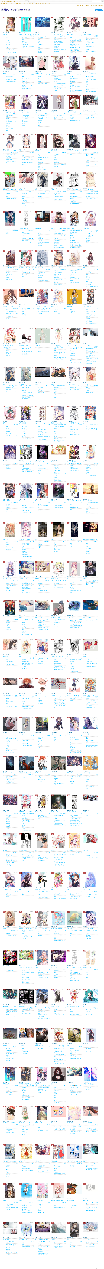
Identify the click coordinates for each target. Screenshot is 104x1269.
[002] (10, 724)
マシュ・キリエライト (91, 79)
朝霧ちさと (95, 891)
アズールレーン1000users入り (28, 162)
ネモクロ (72, 666)
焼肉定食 (31, 852)
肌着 (71, 583)
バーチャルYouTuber (74, 389)
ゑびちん (63, 1046)
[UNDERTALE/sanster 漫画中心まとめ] (10, 1151)
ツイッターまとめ (87, 462)
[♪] (74, 1071)
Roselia (7, 818)
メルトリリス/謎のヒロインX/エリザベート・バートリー (28, 582)
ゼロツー (40, 504)
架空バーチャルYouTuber (73, 695)
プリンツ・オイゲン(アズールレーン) (60, 272)
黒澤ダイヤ (40, 1251)
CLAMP (88, 238)
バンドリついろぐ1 (40, 1200)
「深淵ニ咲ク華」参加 (88, 1084)
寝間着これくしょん (74, 242)
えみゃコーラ (62, 735)
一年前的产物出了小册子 (57, 1200)
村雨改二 (72, 235)
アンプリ (8, 315)
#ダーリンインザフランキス (44, 507)
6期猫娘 (56, 78)
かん (32, 1163)
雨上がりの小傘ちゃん (56, 928)
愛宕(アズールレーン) (43, 1014)
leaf (97, 1046)
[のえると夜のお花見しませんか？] (90, 918)
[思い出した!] (10, 1228)
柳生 (7, 893)
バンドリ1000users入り (75, 362)
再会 (36, 539)
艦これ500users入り (26, 592)
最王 (23, 1011)
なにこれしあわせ (74, 196)
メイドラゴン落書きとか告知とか (90, 189)
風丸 (4, 384)
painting (40, 740)
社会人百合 (88, 548)
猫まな (55, 90)
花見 (7, 130)
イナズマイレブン (10, 387)
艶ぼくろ (40, 243)
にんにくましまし (29, 891)
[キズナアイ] (74, 724)
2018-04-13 (38, 3)
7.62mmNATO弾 (25, 1095)
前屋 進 (80, 541)
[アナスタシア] (58, 801)
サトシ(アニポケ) (25, 977)
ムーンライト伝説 (90, 42)
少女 (71, 309)
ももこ (16, 36)
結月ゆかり (88, 1048)
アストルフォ (57, 193)
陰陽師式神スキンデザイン (28, 1246)
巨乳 (87, 83)
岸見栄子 (24, 1087)
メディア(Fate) (25, 743)
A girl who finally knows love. (10, 695)
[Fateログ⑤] (90, 723)
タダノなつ (63, 36)
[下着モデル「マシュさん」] (90, 63)
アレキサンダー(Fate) (59, 1054)
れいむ (20, 1161)
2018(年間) (100, 5)
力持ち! (55, 472)
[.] (10, 957)
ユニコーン (8, 590)
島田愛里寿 (56, 583)
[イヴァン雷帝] (90, 332)
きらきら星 (24, 353)
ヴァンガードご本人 (90, 708)
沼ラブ (39, 1244)
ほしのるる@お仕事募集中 (27, 386)
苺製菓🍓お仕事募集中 (76, 1085)
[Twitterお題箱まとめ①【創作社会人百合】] (90, 527)
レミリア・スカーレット (91, 428)
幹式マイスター (9, 511)
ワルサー (24, 1092)
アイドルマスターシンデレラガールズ (92, 465)
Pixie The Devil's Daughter (25, 773)
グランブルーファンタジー (12, 1207)
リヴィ (55, 392)
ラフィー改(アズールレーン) (28, 159)
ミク (71, 779)
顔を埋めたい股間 (58, 438)
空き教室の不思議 (26, 664)
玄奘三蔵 (56, 661)
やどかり (96, 619)
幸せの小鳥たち (57, 480)
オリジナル (24, 37)
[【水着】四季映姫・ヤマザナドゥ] (58, 335)
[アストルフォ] (42, 1149)
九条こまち (15, 580)
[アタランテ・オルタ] (42, 879)
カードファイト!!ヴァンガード (92, 700)
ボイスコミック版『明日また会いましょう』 (42, 928)
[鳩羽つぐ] (74, 1035)
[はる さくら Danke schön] (58, 217)
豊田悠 (32, 36)
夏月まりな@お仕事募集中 (43, 1085)
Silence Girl (47, 541)
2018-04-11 (25, 3)
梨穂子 (4, 928)
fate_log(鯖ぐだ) (7, 656)
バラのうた (5, 811)
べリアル (8, 1205)
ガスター (8, 1172)
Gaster (7, 1169)
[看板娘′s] (58, 372)
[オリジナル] (58, 956)
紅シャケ (15, 74)
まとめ (85, 656)
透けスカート (25, 554)
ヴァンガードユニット (91, 702)
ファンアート (9, 750)
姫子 (23, 590)
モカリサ (72, 352)
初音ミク (88, 1011)
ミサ (16, 658)
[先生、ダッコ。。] (26, 646)
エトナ (55, 391)
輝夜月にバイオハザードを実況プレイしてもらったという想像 (42, 578)
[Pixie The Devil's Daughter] (26, 762)
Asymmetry (5, 539)
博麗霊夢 (24, 1167)
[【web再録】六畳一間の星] (74, 140)
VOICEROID (89, 1050)
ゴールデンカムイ (74, 195)
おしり (23, 195)
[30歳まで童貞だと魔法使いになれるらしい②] (26, 24)
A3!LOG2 (85, 384)
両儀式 (7, 506)
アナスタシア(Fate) (74, 278)
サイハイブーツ (89, 1014)
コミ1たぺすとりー (72, 850)
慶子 (32, 697)
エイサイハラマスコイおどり (60, 1128)
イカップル (72, 1207)
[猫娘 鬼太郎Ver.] (10, 1074)
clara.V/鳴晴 (63, 813)
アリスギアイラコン (42, 115)
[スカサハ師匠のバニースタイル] (10, 257)
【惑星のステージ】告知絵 (9, 1006)
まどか (20, 1200)
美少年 (20, 617)
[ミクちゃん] (90, 996)
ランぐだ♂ (40, 275)
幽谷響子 (8, 428)
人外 (23, 776)
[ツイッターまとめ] (90, 451)
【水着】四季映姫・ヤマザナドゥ (58, 345)
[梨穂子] (10, 918)
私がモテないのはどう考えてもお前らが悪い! (76, 659)
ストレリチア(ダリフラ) (59, 865)
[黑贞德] (90, 140)
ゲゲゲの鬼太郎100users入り (12, 1094)
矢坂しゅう (79, 347)
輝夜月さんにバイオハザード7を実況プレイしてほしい (26, 928)
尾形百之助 (72, 193)
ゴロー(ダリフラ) (90, 316)
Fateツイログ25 (39, 267)
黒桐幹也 (8, 507)
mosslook (69, 306)
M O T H (70, 539)
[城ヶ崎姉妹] (74, 1112)
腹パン (39, 472)
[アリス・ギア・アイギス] (90, 100)
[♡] (74, 257)
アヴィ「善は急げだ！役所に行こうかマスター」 (74, 967)
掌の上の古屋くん (90, 46)
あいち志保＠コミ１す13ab (27, 813)
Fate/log (53, 189)
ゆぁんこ (96, 1163)
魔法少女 (88, 240)
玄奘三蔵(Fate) (57, 663)
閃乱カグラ (8, 894)
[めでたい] (42, 762)
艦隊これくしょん (74, 78)
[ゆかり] (90, 1035)
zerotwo (40, 508)
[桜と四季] (42, 1074)
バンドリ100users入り (91, 786)
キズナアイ (40, 583)
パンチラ (24, 205)
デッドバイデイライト (43, 816)
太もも (23, 203)
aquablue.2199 (14, 1085)
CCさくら (88, 241)
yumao (32, 347)
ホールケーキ (54, 462)
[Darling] (42, 490)
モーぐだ (8, 666)
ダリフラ (56, 86)
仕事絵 (87, 698)
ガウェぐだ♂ (73, 432)
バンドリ (72, 357)
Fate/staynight (25, 740)
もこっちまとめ (71, 656)
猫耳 (55, 155)
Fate (55, 194)
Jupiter (7, 1014)
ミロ (65, 1124)
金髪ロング (56, 162)
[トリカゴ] (74, 760)
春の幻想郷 (8, 433)
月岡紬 (87, 390)
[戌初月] (74, 63)
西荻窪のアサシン (74, 1052)
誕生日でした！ (55, 578)
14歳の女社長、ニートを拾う (28, 272)
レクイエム (70, 617)
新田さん (69, 889)
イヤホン (40, 237)
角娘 (7, 748)
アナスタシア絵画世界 (91, 361)
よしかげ (79, 502)
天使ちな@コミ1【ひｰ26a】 (91, 930)
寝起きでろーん (55, 1006)
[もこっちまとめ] (74, 646)
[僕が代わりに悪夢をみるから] (90, 1111)
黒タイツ (8, 275)
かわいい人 (21, 384)
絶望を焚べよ (89, 356)
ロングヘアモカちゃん (24, 1122)
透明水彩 (88, 1089)
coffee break (38, 228)
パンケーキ (8, 39)
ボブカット (56, 1102)
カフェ (39, 233)
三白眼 (23, 778)
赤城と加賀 (54, 695)
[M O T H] (74, 529)
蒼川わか (96, 1085)
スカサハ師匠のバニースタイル (10, 267)
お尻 (55, 975)
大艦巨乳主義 (57, 240)
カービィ (88, 659)
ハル (55, 396)
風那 (81, 580)
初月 (71, 80)
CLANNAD (72, 156)
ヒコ (49, 1046)
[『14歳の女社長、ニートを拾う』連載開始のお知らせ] (26, 257)
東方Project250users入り (59, 785)
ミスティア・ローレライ (11, 430)
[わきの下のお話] (90, 957)
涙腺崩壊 (8, 1251)
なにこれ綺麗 (89, 282)
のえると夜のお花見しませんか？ (90, 928)
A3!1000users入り (90, 392)
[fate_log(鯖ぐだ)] (10, 644)
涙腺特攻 (8, 1060)
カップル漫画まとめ (56, 34)
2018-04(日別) (80, 5)
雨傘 (87, 281)
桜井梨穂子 (8, 933)
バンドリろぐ (86, 773)
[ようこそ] (10, 607)
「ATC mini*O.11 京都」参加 (74, 1161)
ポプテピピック (57, 1126)
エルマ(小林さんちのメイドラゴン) (92, 198)
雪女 (23, 1244)
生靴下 (7, 125)
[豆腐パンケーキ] (10, 24)
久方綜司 (15, 463)
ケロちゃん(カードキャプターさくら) (76, 45)
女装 (55, 896)
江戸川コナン (41, 80)
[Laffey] (26, 140)
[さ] (42, 646)
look (71, 312)
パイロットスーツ (58, 859)
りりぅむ (31, 1124)
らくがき (56, 76)
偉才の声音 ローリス (88, 695)
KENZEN (72, 749)
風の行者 (47, 1008)
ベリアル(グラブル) (10, 1204)
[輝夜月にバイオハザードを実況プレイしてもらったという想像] (42, 566)
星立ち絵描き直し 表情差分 (74, 1006)
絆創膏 (71, 700)
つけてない (72, 588)
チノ (55, 433)
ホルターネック (41, 860)
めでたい (37, 773)
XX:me (71, 783)
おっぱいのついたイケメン (60, 117)
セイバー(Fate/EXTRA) (75, 47)
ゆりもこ (72, 664)
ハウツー (88, 970)
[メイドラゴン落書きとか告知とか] (90, 179)
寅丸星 (71, 1011)
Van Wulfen (95, 1202)
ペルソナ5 (88, 815)
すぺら (48, 969)
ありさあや (72, 355)
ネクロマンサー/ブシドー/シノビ (28, 585)
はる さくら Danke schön (58, 228)
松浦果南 (40, 1249)
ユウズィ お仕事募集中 (44, 580)
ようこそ (5, 617)
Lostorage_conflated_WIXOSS (28, 857)
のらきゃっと (73, 387)
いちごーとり (57, 468)
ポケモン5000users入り (27, 88)
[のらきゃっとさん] (74, 374)
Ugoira (87, 1203)
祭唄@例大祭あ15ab (60, 347)
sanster (7, 1166)
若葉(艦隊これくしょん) (27, 583)
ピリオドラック (30, 463)
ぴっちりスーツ (57, 861)
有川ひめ (8, 350)
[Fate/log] (58, 179)
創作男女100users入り (75, 120)
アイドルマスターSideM (11, 1009)
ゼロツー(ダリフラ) (90, 315)
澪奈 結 (48, 619)
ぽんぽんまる (14, 930)
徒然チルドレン (89, 39)
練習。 (68, 578)
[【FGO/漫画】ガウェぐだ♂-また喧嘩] (74, 413)
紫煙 (23, 311)
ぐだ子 (23, 701)
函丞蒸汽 (96, 347)
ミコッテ (8, 42)
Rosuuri (96, 230)
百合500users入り (10, 548)
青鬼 (55, 737)
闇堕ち (39, 470)
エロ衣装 (56, 974)
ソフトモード (62, 697)
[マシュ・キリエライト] (26, 529)
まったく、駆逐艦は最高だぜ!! (76, 90)
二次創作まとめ (23, 578)
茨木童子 (72, 465)
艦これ (71, 76)
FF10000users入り (10, 49)
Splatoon (72, 1204)
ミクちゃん (86, 1006)
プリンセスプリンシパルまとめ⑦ (10, 306)
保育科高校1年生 (74, 507)
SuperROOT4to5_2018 (59, 1050)
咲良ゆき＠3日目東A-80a (43, 308)
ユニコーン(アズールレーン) (12, 583)
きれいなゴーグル (26, 979)
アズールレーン (25, 154)
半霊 (55, 781)
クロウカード (41, 198)
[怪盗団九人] (90, 797)
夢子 (81, 191)
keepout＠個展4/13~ (93, 502)
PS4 (39, 585)
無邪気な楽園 (22, 423)
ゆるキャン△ (57, 622)
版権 (55, 1165)
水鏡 (39, 47)
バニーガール (9, 274)
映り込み (40, 51)
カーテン (40, 159)
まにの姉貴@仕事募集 (76, 930)
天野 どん (31, 191)
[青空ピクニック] (10, 1034)
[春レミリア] (90, 413)
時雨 (39, 155)
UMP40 (39, 547)
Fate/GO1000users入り (11, 121)
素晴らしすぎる (25, 982)
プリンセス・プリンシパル (12, 313)
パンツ (71, 741)
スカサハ (8, 272)
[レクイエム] (74, 606)
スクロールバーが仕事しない (28, 46)
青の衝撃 (40, 52)
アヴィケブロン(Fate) (26, 469)
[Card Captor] (90, 218)
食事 (7, 46)
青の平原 (37, 34)
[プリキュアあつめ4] (42, 451)
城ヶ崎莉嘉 (72, 1129)
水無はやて (31, 230)
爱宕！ (36, 1006)
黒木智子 (72, 661)
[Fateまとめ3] (26, 1033)
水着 (55, 350)
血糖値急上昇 (57, 46)
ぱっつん (40, 240)
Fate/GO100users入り (75, 470)
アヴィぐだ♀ (73, 978)
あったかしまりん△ (56, 617)
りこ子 (48, 1163)
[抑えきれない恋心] (90, 488)
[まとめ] (90, 645)
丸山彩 (39, 1210)
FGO (71, 37)
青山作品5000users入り (43, 83)
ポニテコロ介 (14, 152)
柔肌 (39, 125)
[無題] (42, 685)
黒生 (55, 544)
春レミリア (86, 423)
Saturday (88, 551)
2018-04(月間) (94, 5)
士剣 (23, 1050)
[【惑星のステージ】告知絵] (10, 994)
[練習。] (74, 568)
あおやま (15, 852)
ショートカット (73, 898)
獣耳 (7, 47)
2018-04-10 (18, 3)
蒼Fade (16, 1202)
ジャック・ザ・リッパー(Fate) (76, 52)
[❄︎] (26, 490)
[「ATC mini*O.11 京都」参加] (74, 1151)
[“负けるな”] (26, 683)
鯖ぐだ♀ (8, 659)
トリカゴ (69, 773)
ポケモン (24, 76)
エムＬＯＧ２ (54, 889)
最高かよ (72, 198)
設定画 (55, 159)
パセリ (96, 113)
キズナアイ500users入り (75, 750)
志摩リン (56, 620)
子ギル (55, 1053)
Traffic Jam (38, 734)
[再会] (42, 529)
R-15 (39, 473)
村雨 (71, 233)
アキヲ (48, 74)
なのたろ (15, 113)
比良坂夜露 (40, 118)
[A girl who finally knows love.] (10, 681)
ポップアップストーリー (59, 115)
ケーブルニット (25, 747)
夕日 (87, 509)
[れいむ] (26, 1151)
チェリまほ (24, 42)
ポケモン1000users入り (27, 85)
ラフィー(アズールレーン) (27, 157)
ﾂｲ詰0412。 (54, 73)
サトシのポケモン (26, 981)
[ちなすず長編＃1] (26, 840)
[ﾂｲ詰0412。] (58, 63)
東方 (55, 348)
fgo (55, 664)
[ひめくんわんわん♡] (10, 335)
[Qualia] (42, 372)
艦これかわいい (73, 81)
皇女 (84, 1161)
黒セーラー (88, 277)
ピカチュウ (24, 976)
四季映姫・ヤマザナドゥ (59, 352)
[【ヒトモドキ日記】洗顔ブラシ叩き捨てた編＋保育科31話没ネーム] (74, 490)
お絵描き (8, 627)
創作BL (23, 41)
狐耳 (55, 707)
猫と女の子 (24, 668)
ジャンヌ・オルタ (26, 116)
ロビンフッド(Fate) (58, 1059)
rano (65, 502)
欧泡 (32, 735)
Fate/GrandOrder (74, 49)
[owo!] (90, 568)
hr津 (97, 308)
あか (97, 774)
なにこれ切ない (9, 865)
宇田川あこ (8, 825)
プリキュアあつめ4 (40, 462)
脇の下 (87, 977)
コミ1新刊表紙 (6, 500)
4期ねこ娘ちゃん (55, 1161)
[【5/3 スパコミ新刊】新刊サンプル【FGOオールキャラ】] (58, 1035)
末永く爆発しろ (57, 51)
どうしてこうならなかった (12, 1056)
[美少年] (26, 606)
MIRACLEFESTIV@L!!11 (11, 1011)
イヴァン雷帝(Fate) (90, 355)
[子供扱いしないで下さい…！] (58, 413)
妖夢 (55, 779)
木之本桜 (72, 42)
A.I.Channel (72, 747)
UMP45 (39, 546)
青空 (55, 937)
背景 (39, 41)
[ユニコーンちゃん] (10, 568)
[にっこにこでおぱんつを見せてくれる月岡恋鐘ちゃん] (10, 140)
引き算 (48, 852)
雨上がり (40, 49)
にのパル (15, 891)
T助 (81, 969)
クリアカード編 (89, 235)
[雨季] (74, 1229)
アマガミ (8, 932)
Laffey (20, 150)
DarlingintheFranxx (90, 1210)
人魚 (87, 703)
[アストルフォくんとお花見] (26, 801)
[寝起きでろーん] (58, 996)
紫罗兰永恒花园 (9, 701)
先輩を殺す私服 (9, 128)
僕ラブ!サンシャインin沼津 (44, 1246)
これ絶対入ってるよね (11, 935)
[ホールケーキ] (58, 449)
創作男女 (56, 48)
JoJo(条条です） (13, 1241)
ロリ (39, 659)
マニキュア (8, 44)
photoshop (8, 629)
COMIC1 (88, 935)
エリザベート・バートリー (76, 39)
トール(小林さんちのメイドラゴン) (92, 195)
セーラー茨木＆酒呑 (72, 462)
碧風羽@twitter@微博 (92, 697)
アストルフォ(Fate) (58, 198)
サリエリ (40, 431)
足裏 (87, 81)
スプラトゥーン (73, 1205)
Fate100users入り (26, 1053)
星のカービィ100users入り (92, 663)
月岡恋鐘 (8, 156)
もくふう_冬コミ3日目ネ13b (74, 230)
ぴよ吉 (16, 424)
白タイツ (24, 435)
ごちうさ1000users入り (59, 440)
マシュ (7, 118)
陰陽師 (23, 1243)
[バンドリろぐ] (90, 762)
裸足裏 (87, 89)
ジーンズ (40, 390)
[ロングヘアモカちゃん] (26, 1112)
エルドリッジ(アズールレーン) (28, 663)
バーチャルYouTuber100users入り (28, 936)
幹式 (7, 509)
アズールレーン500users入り (12, 585)
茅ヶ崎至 (88, 389)
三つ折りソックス (10, 126)
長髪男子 (24, 631)
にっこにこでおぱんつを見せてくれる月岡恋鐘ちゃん (10, 150)
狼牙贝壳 (96, 152)
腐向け (39, 76)
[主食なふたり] (58, 296)
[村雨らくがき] (74, 218)
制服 (55, 397)
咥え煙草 (24, 315)
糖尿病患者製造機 (58, 41)
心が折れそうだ (89, 360)
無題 (36, 695)
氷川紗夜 (8, 821)
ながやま (79, 658)
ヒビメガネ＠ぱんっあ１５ (59, 580)
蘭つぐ (71, 350)
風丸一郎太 (8, 389)
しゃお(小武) (30, 1085)
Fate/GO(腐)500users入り (76, 434)
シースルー (72, 587)
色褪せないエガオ (58, 276)
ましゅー (96, 74)
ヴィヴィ (72, 1090)
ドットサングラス (58, 279)
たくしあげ (8, 157)
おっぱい (72, 742)
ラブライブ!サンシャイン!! (44, 1243)
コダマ (80, 619)
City (39, 747)
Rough (64, 969)
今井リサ (8, 823)
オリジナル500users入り (75, 590)
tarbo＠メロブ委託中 (44, 891)
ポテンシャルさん (74, 671)
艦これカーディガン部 (75, 244)
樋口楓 (55, 1009)
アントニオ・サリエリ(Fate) (44, 436)
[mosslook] (74, 296)
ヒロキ (48, 502)
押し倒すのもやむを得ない (9, 1122)
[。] (10, 218)
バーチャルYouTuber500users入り (44, 590)
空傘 (55, 938)
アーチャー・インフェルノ (60, 667)
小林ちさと (79, 74)
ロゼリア (8, 828)
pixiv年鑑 (3, 1)
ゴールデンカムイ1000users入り (76, 200)
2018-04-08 (5, 3)
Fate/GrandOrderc (58, 823)
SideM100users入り (10, 1016)
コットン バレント (29, 774)
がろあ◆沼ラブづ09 (44, 1241)
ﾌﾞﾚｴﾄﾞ (80, 36)
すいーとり (56, 467)
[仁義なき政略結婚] (74, 102)
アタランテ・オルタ (74, 44)
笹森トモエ (95, 269)
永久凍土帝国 (38, 617)
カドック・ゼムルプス (27, 237)
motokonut (63, 269)
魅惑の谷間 (56, 166)
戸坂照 (64, 852)
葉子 (16, 191)
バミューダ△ (89, 705)
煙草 (23, 313)
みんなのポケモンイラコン (28, 972)
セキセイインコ (73, 937)
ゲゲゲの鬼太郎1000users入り (60, 83)
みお (49, 1202)
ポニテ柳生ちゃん (7, 889)
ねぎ (65, 1241)
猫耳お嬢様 (54, 150)
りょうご (63, 774)
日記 (71, 509)
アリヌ (64, 930)
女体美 (55, 1093)
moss (80, 308)
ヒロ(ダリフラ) (89, 313)
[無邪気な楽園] (26, 413)
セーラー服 (24, 201)
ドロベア (8, 318)
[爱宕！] (42, 996)
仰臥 (55, 157)
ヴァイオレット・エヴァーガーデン (12, 706)
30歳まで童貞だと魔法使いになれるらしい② (26, 34)
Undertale (8, 1165)
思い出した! (6, 1239)
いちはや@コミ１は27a (44, 658)
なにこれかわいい (58, 935)
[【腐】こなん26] (42, 63)
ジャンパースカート (42, 664)
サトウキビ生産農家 (58, 42)
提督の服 (37, 150)
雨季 (68, 1239)
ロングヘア (24, 1132)
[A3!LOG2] (90, 374)
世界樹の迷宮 (25, 587)
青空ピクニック (7, 1045)
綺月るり (96, 541)
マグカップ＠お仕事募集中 (59, 619)
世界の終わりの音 (23, 345)
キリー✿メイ (54, 1084)
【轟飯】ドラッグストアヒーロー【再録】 (10, 189)
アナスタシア (73, 272)
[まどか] (26, 1190)
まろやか (79, 113)
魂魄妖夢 (56, 778)
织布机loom (15, 230)
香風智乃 (56, 428)
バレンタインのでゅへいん (25, 112)
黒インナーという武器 (75, 86)
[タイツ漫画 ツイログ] (90, 296)
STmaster (47, 697)
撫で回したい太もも (58, 359)
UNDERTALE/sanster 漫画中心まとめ (10, 1161)
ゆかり (85, 1045)
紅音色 (32, 541)
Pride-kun (95, 852)
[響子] (10, 413)
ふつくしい (24, 551)
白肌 (39, 124)
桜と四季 (37, 1084)
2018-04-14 (44, 3)
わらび (80, 1124)
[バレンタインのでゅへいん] (26, 102)
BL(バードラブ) (71, 928)
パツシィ (24, 704)
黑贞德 (85, 150)
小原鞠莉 (40, 1248)
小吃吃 (64, 1202)
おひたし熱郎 (14, 502)
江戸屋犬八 (47, 191)
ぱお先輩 (96, 463)
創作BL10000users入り (27, 48)
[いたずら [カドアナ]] (26, 218)
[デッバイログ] (42, 801)
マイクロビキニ (57, 353)
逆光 (23, 894)
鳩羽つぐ (69, 1045)
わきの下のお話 (87, 967)
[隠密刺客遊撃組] (42, 1035)
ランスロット (41, 279)
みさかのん (72, 353)
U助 (81, 1241)
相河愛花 (40, 313)
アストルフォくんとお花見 (25, 811)
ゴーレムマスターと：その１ (26, 462)
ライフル (24, 1094)
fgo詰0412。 (70, 34)
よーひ (80, 891)
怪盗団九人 (86, 811)
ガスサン (8, 1176)
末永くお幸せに (25, 240)
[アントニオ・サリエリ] (10, 762)
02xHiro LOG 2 (87, 850)
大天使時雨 (40, 162)
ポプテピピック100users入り (60, 1129)
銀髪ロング (56, 1013)
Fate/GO (24, 700)
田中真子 (72, 670)
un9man (31, 113)
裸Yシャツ (40, 167)
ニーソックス (57, 313)
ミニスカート (73, 1056)
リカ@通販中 (30, 1008)
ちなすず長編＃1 (23, 850)
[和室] (58, 529)
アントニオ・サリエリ (27, 351)
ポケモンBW (24, 80)
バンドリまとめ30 (71, 345)
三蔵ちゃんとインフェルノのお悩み (58, 656)
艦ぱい (71, 88)
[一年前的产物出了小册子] (58, 1190)
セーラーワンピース (26, 438)
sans (7, 1168)
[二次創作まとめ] (26, 567)
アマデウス (40, 434)
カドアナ (24, 235)
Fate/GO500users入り (91, 159)
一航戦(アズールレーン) (59, 703)
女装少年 (8, 355)
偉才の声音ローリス (90, 707)
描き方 (87, 972)
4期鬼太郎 (56, 1172)
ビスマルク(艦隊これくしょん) (60, 233)
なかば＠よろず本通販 (60, 191)
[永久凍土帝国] (42, 605)
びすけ (64, 891)
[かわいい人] (26, 374)
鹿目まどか (24, 1207)
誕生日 (55, 585)
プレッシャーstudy (58, 479)
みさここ (88, 781)
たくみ (80, 152)
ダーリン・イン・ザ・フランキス (92, 311)
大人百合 (88, 550)
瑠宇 (32, 74)
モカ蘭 (87, 779)
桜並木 (39, 1092)
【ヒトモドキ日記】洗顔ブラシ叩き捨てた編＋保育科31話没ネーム (74, 500)
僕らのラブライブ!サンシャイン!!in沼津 (44, 1254)
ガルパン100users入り (59, 587)
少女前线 (40, 543)
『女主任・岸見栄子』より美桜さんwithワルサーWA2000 (26, 1084)
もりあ (64, 658)
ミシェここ (88, 783)
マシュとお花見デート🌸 (9, 112)
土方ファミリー (73, 201)
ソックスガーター (10, 970)
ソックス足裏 (9, 279)
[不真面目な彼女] (90, 22)
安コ (39, 78)
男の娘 (7, 353)
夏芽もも (31, 269)
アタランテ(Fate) (90, 586)
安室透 (39, 81)
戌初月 (68, 73)
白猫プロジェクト (74, 1087)
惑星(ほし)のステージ (10, 1012)
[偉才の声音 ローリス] (90, 685)
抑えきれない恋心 (87, 500)
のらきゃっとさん (71, 384)
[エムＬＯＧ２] (58, 879)
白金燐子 (8, 826)
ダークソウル (89, 363)
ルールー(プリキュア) (43, 468)
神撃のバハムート (10, 467)
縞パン (7, 162)
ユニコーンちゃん (7, 578)
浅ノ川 (32, 658)
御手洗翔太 (56, 894)
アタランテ (54, 500)
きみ (49, 813)
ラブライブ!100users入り (43, 1253)
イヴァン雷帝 (86, 345)
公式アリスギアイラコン (89, 617)
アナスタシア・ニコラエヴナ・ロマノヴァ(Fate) (76, 40)
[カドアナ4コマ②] (74, 801)
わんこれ (72, 85)
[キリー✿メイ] (58, 1074)
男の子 (23, 624)
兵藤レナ (88, 472)
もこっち (72, 663)
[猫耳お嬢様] (58, 140)
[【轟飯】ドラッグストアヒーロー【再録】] (10, 179)
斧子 (20, 889)
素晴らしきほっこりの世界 (60, 473)
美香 (55, 739)
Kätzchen (31, 152)
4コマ (87, 41)
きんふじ (31, 1202)
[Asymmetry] (10, 529)
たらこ (16, 774)
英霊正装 (24, 549)
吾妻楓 (87, 118)
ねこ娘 (55, 1168)
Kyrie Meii (63, 1085)
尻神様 (87, 165)
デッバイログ (38, 811)
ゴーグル (31, 969)
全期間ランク (9, 1)
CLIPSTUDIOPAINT (26, 397)
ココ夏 (48, 424)
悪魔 (55, 1097)
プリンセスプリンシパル (11, 311)
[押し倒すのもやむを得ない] (10, 1112)
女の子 (7, 40)
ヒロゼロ (88, 320)
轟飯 (7, 195)
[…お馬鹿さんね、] (58, 1227)
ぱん (65, 308)
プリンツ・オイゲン (56, 267)
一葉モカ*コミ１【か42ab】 (75, 463)
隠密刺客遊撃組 (39, 1045)
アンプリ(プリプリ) (10, 316)
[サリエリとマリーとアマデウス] (42, 413)
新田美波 (88, 467)
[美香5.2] (58, 724)
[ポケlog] (26, 61)
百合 (7, 309)
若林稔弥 (96, 36)
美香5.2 (53, 734)
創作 (23, 276)
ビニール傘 (88, 284)
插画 (7, 700)
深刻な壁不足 (57, 44)
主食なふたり (54, 306)
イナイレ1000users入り (11, 391)
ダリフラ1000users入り (91, 323)
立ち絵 (71, 1013)
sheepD (16, 541)
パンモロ (56, 546)
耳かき (80, 735)
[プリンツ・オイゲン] (58, 257)
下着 (71, 585)
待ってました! (25, 44)
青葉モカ (24, 1131)
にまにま (88, 44)
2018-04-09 (12, 3)
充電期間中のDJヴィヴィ (75, 1092)
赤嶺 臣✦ (15, 1163)
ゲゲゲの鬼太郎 (57, 79)
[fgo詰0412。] (74, 24)
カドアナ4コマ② (71, 811)
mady (96, 735)
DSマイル (47, 113)
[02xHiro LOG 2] (90, 838)
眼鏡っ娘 (40, 245)
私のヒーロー (70, 1200)
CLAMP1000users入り (91, 236)
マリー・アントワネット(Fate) (44, 432)
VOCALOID (88, 1009)
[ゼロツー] (58, 840)
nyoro (64, 541)
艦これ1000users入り (75, 92)
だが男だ (24, 828)
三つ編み (24, 433)
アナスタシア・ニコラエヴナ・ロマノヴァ (60, 817)
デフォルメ (88, 1012)
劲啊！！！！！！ (7, 1200)
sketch (39, 738)
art (38, 741)
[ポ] (58, 1111)
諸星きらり (88, 468)
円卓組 (55, 1058)
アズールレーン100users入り (44, 1018)
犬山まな (56, 81)
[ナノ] (10, 451)
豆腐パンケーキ (7, 34)
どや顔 (55, 477)
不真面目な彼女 (87, 34)
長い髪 (23, 1134)
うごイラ (8, 854)
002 (4, 734)
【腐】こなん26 (39, 73)
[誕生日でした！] (58, 568)
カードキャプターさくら (43, 193)
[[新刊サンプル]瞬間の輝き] (42, 1227)
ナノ (4, 462)
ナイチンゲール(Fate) (91, 351)
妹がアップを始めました (91, 51)
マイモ (80, 1202)
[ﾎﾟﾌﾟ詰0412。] (58, 102)
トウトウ (24, 86)
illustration (40, 737)
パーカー (8, 592)
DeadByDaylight (41, 815)
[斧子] (26, 879)
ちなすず (24, 858)
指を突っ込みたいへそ (27, 1099)
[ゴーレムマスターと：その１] (26, 451)
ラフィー (24, 155)
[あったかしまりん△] (58, 607)
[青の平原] (42, 22)
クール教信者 (94, 191)
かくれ (16, 1008)
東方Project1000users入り (60, 357)
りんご (23, 431)
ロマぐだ (88, 741)
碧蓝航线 (8, 587)
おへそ (39, 122)
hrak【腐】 (8, 193)
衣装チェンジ (9, 1092)
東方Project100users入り (59, 783)
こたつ (4, 73)
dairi (81, 1008)
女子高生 (8, 544)
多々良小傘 (56, 933)
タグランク (21, 1)
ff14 (7, 37)
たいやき (47, 930)
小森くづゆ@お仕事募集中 (59, 386)
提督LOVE (40, 166)
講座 (87, 974)
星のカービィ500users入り (92, 666)
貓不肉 (80, 1046)
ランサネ (31, 580)
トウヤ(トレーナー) (26, 78)
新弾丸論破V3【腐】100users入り (28, 1013)
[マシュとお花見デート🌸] (10, 102)
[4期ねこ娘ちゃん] (58, 1151)
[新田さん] (74, 879)
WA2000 (24, 1090)
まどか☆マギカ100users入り (28, 1212)
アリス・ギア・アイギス (43, 117)
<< (1, 3)
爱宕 (39, 1013)
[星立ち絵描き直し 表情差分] (74, 996)
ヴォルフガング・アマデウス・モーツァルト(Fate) (44, 438)
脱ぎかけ (72, 746)
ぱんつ (20, 189)
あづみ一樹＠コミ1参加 (60, 424)
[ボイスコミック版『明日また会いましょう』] (42, 918)
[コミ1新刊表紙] (10, 490)
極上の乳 (88, 196)
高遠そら (96, 969)
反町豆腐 (15, 308)
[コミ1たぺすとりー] (74, 840)
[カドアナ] (10, 839)
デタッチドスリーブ (10, 51)
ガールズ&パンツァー (59, 582)
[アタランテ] (58, 490)
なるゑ (64, 1008)
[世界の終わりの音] (26, 335)
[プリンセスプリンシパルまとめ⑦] (10, 296)
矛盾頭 (16, 813)
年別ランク (15, 1)
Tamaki (48, 385)
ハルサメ (47, 774)
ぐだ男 (7, 1055)
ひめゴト (8, 348)
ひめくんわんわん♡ (8, 345)
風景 (39, 39)
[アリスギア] (42, 102)
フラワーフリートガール (59, 235)
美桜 (23, 1089)
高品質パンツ (9, 159)
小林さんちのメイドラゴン (92, 193)
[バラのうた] (10, 799)
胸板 (23, 629)
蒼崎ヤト (96, 1008)
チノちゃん (56, 430)
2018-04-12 (6, 32)
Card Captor (86, 228)
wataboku (15, 619)
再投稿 (87, 49)
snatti (48, 735)
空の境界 (8, 504)
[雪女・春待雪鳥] (26, 1229)
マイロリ (40, 818)
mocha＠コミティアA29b (43, 36)
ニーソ (55, 161)
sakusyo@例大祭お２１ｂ (91, 424)
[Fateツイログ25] (42, 257)
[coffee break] (42, 216)
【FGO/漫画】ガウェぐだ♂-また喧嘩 (74, 423)
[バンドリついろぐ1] (42, 1190)
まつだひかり (78, 386)
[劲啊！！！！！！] (10, 1190)
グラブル (8, 1209)
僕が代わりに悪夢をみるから (90, 1122)
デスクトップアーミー (59, 88)
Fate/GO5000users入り (75, 50)
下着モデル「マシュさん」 (90, 73)
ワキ (87, 976)
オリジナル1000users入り (92, 48)
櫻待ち (85, 267)
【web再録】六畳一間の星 (74, 150)
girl (38, 744)
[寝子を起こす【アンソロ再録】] (74, 179)
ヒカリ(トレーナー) (26, 83)
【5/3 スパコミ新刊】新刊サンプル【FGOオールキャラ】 (58, 1045)
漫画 (23, 39)
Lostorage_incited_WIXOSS (28, 855)
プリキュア (40, 465)
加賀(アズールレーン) (59, 702)
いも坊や (79, 774)
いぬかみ (15, 269)
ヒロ (87, 859)
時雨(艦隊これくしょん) (43, 157)
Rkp (17, 1124)
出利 (32, 1241)
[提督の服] (42, 140)
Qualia (36, 384)
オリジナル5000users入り (60, 49)
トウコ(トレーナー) (26, 81)
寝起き (39, 164)
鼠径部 (23, 164)
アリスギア (38, 112)
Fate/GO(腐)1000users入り (44, 280)
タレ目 (55, 1099)
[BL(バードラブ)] (74, 918)
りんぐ (96, 1124)
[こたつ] (10, 63)
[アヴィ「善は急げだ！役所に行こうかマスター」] (74, 957)
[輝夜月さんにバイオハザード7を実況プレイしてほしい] (26, 918)
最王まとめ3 (22, 1006)
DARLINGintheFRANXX (11, 738)
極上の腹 (40, 120)
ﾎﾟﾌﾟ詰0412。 (54, 112)
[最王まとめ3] (26, 996)
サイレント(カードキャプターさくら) (44, 195)
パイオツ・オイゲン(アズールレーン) (60, 284)
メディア (21, 734)
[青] (26, 293)
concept (40, 745)
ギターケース (41, 392)
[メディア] (26, 724)
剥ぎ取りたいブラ (26, 1097)
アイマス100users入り (75, 896)
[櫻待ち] (90, 257)
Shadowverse (9, 468)
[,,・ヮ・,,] (58, 762)
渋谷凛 (87, 473)
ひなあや (40, 1207)
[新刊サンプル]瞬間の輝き (41, 1239)
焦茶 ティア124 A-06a (28, 308)
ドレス (23, 123)
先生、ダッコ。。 (23, 656)
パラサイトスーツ (58, 864)
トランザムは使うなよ (59, 85)
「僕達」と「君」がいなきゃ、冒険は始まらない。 (26, 967)
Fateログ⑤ (86, 734)
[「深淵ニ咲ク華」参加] (90, 1074)
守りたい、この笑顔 (58, 245)
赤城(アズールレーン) (59, 700)
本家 (55, 118)
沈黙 (36, 189)
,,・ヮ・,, (53, 773)
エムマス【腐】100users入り (60, 898)
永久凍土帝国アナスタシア (92, 358)
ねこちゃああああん (74, 203)
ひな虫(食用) (78, 852)
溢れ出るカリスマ (26, 1168)
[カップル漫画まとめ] (58, 24)
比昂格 (16, 696)
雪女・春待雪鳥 (23, 1239)
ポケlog (21, 73)
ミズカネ (63, 1163)
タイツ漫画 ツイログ (88, 306)
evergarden (8, 705)
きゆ (32, 502)
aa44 (48, 1124)
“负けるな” (21, 695)
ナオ (55, 394)
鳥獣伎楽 (8, 431)
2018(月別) (87, 5)
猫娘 (7, 1087)
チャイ (64, 463)
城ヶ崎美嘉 (72, 1128)
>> (49, 3)
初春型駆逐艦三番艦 (26, 588)
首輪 (71, 83)
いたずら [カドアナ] (24, 228)
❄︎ (19, 500)
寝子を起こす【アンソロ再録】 (74, 189)
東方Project (56, 1204)
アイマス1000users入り (11, 161)
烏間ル (48, 269)
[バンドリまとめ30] (74, 335)
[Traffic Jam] (42, 724)
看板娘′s (53, 384)
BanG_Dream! (73, 348)
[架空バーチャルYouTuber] (74, 685)
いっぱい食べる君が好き (11, 52)
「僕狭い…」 (57, 475)
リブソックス (57, 549)
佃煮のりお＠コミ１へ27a (11, 347)
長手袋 (23, 125)
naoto (48, 152)
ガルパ (71, 358)
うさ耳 (87, 933)
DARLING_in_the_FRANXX (44, 505)
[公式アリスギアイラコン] (90, 605)
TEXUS (16, 735)
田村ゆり (72, 668)
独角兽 (7, 588)
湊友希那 (8, 820)
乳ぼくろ (56, 282)
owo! (84, 578)
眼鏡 (39, 235)
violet (7, 703)
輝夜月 (39, 582)
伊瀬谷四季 (40, 1089)
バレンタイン (25, 118)
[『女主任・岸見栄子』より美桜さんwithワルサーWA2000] (26, 1074)
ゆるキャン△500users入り (60, 626)
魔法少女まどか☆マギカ (27, 1205)
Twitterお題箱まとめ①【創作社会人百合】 (90, 539)
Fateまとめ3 (22, 1045)
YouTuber (40, 592)
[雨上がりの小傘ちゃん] (58, 918)
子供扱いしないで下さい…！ (58, 423)
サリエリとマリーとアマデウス (42, 423)
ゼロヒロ (88, 318)
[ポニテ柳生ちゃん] (10, 879)
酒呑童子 (72, 467)
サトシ (23, 974)
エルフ (71, 546)
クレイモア (40, 703)
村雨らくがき (70, 228)
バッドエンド (9, 864)
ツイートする (99, 10)
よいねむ (88, 553)
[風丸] (10, 374)
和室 (52, 539)
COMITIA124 (41, 44)
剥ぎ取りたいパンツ (26, 200)
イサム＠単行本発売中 (28, 619)
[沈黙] (42, 179)
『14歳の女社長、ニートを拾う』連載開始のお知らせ (26, 267)
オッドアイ (72, 237)
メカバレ (40, 467)
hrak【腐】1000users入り (11, 198)
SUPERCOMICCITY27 (59, 1048)
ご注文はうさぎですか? (59, 426)
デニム (23, 632)
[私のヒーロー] (74, 1188)
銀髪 (55, 1011)
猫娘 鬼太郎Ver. (7, 1084)
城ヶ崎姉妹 (70, 1122)
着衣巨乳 (8, 123)
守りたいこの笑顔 (26, 1210)
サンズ (7, 1171)
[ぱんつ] (26, 178)
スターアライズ (89, 661)
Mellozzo (79, 269)
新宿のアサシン (57, 1061)
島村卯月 (88, 470)
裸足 (87, 84)
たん (32, 424)
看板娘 (55, 311)
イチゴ (71, 778)
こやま (80, 813)
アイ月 (39, 588)
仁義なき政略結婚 (71, 112)
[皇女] (90, 1149)
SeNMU (48, 463)
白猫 (71, 1089)
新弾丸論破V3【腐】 (26, 1009)
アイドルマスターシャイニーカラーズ (12, 154)
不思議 (7, 624)
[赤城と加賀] (58, 683)
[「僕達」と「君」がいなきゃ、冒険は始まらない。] (26, 955)
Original (40, 743)
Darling (37, 500)
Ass (87, 88)
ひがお (96, 658)
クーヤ (32, 1046)
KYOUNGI (95, 580)
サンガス (8, 1174)
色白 (55, 1092)
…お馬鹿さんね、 (55, 1239)
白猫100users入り (74, 1094)
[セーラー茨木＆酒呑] (74, 451)
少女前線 (40, 544)
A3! (87, 387)
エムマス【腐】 (57, 893)
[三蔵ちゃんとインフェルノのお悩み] (58, 646)
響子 (4, 423)
